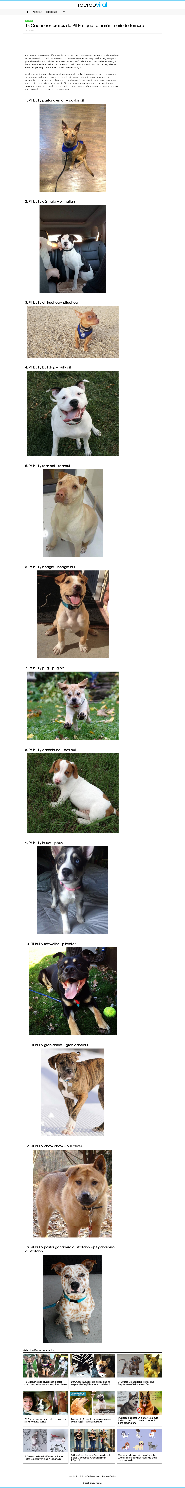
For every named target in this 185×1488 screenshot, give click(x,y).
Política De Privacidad (90, 1476)
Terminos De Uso (109, 1476)
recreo (92, 4)
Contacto (73, 1476)
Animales (29, 20)
